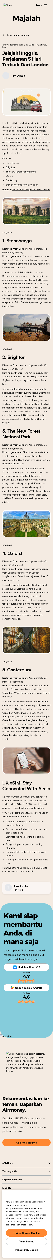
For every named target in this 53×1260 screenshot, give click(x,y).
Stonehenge (12, 163)
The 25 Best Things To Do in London (31, 189)
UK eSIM (40, 867)
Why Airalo (7, 812)
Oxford (9, 175)
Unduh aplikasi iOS (29, 967)
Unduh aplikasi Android (28, 987)
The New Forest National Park (21, 171)
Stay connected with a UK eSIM (22, 184)
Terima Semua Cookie (26, 1233)
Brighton (10, 167)
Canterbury (11, 180)
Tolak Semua (26, 1241)
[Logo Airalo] (10, 5)
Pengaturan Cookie (26, 1249)
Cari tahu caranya (26, 1142)
